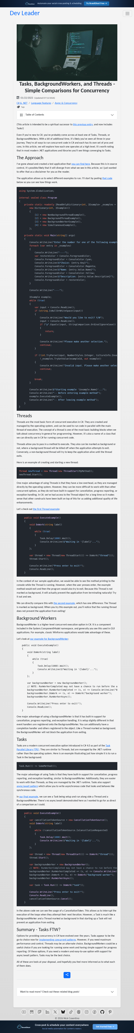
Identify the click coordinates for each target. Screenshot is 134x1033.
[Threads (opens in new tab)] (78, 1012)
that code (107, 178)
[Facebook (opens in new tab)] (94, 1012)
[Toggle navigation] (127, 13)
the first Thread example (46, 509)
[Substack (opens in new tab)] (31, 1012)
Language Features (41, 103)
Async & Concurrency (66, 103)
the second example (64, 603)
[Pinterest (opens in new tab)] (110, 1012)
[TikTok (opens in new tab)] (71, 1012)
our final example (28, 797)
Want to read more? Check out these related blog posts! (49, 992)
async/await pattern (27, 786)
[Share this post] (67, 975)
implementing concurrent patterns (57, 940)
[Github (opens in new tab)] (102, 1012)
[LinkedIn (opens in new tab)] (47, 1012)
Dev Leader (25, 13)
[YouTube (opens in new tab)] (24, 1012)
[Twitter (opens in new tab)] (55, 1012)
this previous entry (83, 124)
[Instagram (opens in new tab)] (86, 1012)
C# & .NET (22, 103)
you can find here (80, 164)
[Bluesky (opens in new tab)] (63, 1012)
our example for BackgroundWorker (49, 639)
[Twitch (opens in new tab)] (39, 1012)
